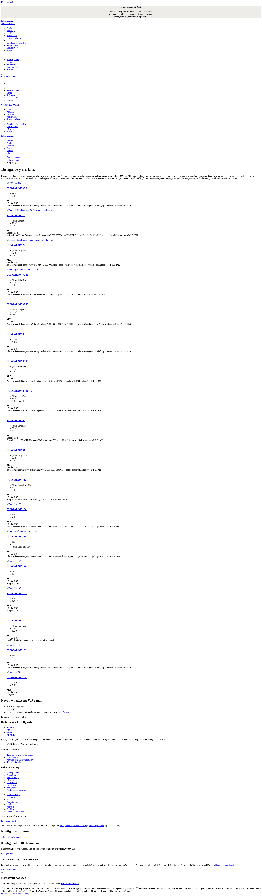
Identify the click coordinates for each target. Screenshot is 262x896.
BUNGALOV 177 (17, 620)
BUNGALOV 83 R (17, 361)
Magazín (10, 799)
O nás (9, 28)
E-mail (10, 706)
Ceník (9, 62)
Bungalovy (11, 775)
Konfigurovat (7, 853)
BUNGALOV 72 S (17, 245)
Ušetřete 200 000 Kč (10, 76)
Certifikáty (11, 33)
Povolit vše (15, 869)
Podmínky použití (8, 821)
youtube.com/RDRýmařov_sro (20, 760)
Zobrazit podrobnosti (225, 865)
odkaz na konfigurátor (10, 837)
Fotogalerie (11, 785)
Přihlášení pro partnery (16, 790)
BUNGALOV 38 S (17, 188)
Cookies (10, 809)
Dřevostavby (12, 48)
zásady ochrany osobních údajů (73, 825)
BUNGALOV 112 (16, 479)
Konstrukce (12, 35)
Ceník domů (12, 782)
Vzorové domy (13, 794)
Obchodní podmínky (15, 812)
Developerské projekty (16, 43)
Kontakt (10, 69)
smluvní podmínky (97, 825)
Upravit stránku (7, 2)
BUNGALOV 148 (17, 593)
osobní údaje (63, 712)
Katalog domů (13, 59)
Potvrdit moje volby (20, 893)
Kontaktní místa (8, 23)
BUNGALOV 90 (16, 420)
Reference (11, 64)
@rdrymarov (12, 757)
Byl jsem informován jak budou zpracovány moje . (42, 712)
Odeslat (11, 709)
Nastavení (5, 869)
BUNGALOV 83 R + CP (20, 390)
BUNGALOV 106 (17, 509)
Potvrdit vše (6, 893)
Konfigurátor (12, 802)
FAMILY (11, 732)
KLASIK (11, 735)
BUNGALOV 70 (16, 215)
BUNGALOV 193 (17, 650)
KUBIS (10, 730)
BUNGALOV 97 (16, 450)
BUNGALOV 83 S (17, 334)
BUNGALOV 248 (17, 677)
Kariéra (10, 50)
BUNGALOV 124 (17, 566)
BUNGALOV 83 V (17, 304)
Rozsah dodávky (14, 38)
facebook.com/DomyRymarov (20, 755)
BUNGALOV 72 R (17, 274)
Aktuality (11, 30)
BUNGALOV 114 (16, 536)
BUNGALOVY (14, 727)
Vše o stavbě (12, 67)
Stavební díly (12, 45)
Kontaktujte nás (14, 762)
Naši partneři (12, 787)
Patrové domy (13, 777)
